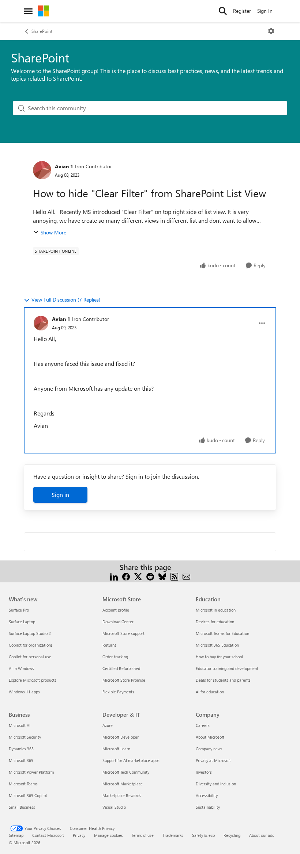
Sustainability (208, 807)
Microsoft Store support (123, 633)
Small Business (22, 807)
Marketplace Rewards (121, 795)
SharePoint (41, 31)
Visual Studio (114, 807)
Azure (107, 725)
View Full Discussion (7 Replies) (65, 299)
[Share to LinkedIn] (114, 576)
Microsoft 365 (21, 760)
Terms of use (143, 835)
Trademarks (172, 835)
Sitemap (16, 835)
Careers (203, 725)
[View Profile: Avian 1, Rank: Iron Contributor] (42, 170)
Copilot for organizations (31, 645)
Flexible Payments (118, 691)
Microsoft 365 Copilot (28, 795)
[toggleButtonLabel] (271, 31)
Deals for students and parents (223, 680)
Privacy (79, 835)
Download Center (118, 621)
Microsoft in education (216, 610)
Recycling (232, 835)
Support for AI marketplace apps (131, 760)
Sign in (60, 494)
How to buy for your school (219, 656)
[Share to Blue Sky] (162, 576)
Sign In (265, 10)
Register (242, 10)
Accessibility (207, 795)
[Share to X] (138, 576)
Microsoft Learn (116, 748)
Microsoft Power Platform (31, 772)
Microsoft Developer (120, 737)
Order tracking (115, 656)
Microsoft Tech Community (125, 772)
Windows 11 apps (24, 691)
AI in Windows (21, 668)
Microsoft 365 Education (217, 645)
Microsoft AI (19, 725)
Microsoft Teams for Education (222, 633)
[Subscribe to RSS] (174, 576)
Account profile (115, 610)
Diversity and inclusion (216, 783)
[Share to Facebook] (126, 576)
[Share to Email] (186, 576)
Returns (109, 645)
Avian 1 (64, 166)
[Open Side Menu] (28, 10)
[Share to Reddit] (150, 576)
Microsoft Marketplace (122, 783)
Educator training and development (227, 668)
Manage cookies (108, 835)
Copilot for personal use (30, 656)
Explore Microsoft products (32, 680)
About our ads (261, 835)
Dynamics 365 (21, 748)
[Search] (222, 11)
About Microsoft (210, 737)
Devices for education (215, 621)
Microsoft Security (25, 737)
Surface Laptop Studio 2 (30, 633)
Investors (204, 772)
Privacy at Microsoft (213, 760)
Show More (53, 232)
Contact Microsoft (48, 835)
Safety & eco (203, 835)
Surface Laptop (22, 621)
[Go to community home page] (43, 10)
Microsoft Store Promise (123, 680)
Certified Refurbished (121, 668)
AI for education (210, 691)
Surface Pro (19, 610)
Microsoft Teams (23, 783)
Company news (209, 748)
